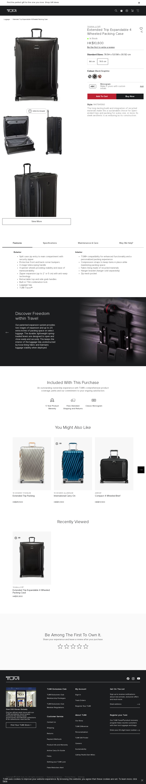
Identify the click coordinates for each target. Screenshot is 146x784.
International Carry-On (64, 496)
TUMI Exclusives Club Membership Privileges (56, 696)
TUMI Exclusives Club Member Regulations (55, 705)
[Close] (139, 2)
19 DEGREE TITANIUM (22, 493)
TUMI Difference (81, 726)
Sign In (78, 695)
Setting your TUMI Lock (56, 762)
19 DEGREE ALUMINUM (63, 493)
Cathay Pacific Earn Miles (85, 755)
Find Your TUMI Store (20, 725)
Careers (78, 743)
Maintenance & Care (88, 243)
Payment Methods (54, 739)
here (5, 781)
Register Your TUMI (83, 706)
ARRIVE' (98, 493)
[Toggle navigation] (137, 10)
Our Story (79, 721)
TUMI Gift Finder (81, 738)
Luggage (7, 19)
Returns (50, 733)
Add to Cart (102, 96)
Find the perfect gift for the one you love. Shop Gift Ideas (33, 2)
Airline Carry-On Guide (56, 750)
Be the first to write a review (101, 47)
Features (17, 243)
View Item (31, 483)
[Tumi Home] (11, 11)
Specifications (50, 243)
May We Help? (126, 243)
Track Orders (80, 700)
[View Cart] (132, 10)
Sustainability (80, 749)
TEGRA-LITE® (18, 587)
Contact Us (51, 722)
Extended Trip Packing (24, 496)
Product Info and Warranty (57, 745)
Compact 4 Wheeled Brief (107, 496)
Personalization (81, 732)
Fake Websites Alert (55, 768)
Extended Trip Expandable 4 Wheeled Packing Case (31, 591)
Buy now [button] (129, 96)
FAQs (49, 756)
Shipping (50, 728)
